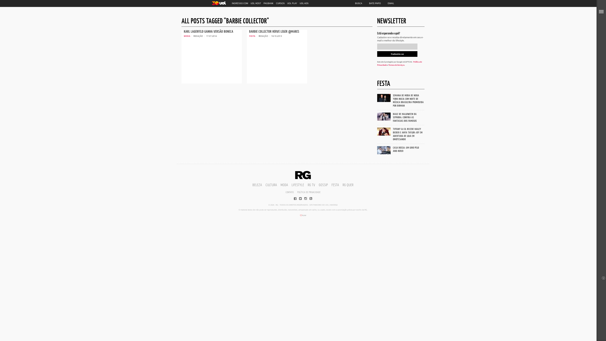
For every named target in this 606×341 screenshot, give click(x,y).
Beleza (257, 185)
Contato (290, 192)
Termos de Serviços (396, 65)
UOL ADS (304, 3)
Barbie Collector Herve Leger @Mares (274, 31)
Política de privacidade (309, 192)
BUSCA (358, 3)
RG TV (311, 185)
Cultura (271, 185)
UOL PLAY (292, 3)
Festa (335, 185)
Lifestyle (298, 185)
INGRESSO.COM (240, 3)
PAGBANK (268, 3)
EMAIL (391, 3)
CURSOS (280, 3)
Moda (284, 185)
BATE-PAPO (375, 3)
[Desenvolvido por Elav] (303, 216)
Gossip (323, 185)
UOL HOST (256, 3)
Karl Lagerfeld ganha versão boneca (208, 31)
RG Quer (348, 185)
